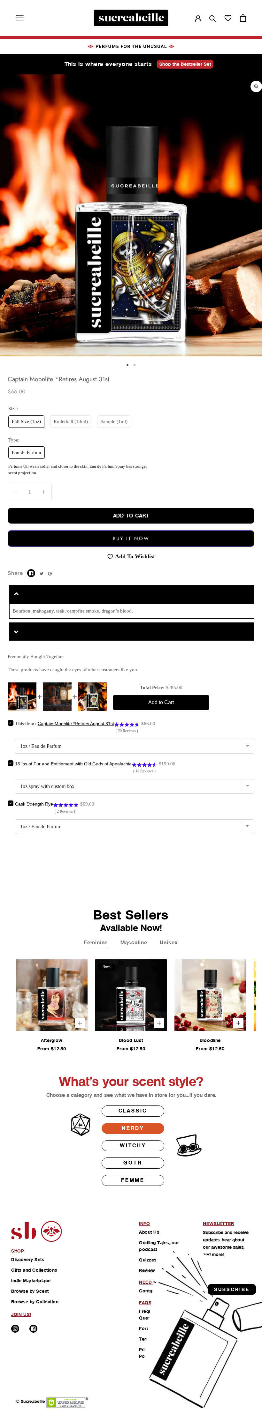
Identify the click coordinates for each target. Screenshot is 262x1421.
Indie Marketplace (31, 1280)
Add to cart (131, 516)
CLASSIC (133, 1111)
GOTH (132, 1163)
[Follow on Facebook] (33, 1329)
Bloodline (210, 1040)
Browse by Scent (30, 1291)
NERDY (133, 1128)
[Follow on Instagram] (15, 1329)
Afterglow (52, 1040)
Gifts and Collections (34, 1270)
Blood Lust (131, 1040)
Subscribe (232, 1289)
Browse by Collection (34, 1301)
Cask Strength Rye (34, 804)
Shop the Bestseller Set (185, 64)
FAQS (145, 1302)
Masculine (133, 943)
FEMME (133, 1180)
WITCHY (133, 1145)
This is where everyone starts (108, 64)
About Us (149, 1232)
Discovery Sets (27, 1259)
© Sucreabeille (30, 1401)
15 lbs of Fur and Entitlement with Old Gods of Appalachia (73, 763)
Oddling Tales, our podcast (159, 1246)
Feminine (96, 943)
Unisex (169, 943)
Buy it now (131, 538)
